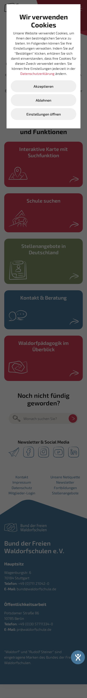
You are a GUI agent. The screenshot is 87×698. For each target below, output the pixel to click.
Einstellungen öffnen (43, 114)
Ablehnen (43, 100)
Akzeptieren (43, 86)
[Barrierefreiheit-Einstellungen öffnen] (78, 657)
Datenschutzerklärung (37, 73)
